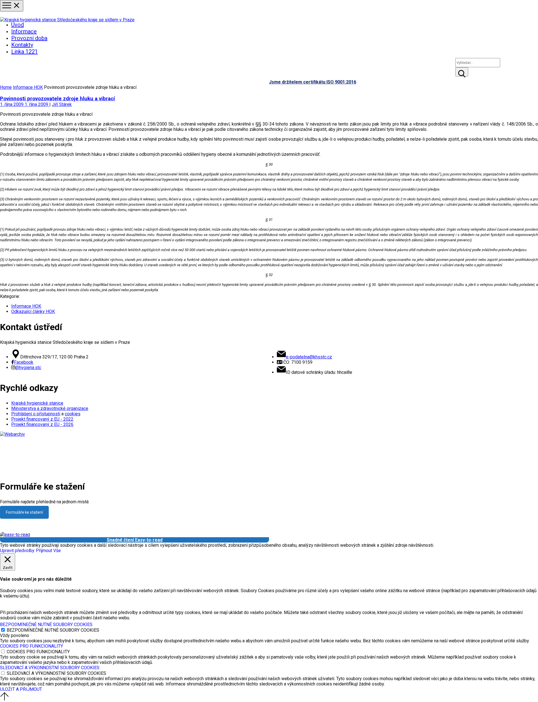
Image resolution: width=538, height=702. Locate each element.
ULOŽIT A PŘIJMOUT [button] (21, 689)
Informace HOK (28, 87)
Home (6, 87)
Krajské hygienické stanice (37, 403)
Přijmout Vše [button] (48, 550)
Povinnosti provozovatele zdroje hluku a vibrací (57, 99)
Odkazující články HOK (33, 311)
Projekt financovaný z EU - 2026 (42, 424)
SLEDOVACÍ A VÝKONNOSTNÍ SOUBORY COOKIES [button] (49, 667)
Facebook (23, 362)
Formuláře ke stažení (24, 512)
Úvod (17, 24)
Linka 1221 (24, 51)
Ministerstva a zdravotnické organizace (49, 408)
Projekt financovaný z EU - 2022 (42, 419)
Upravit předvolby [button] (17, 550)
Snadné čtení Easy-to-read (135, 540)
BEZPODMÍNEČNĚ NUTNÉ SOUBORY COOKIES (53, 630)
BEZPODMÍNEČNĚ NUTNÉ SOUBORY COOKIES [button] (46, 624)
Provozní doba (29, 38)
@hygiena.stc (28, 367)
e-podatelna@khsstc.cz (309, 357)
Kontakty (22, 44)
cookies (72, 413)
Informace (24, 31)
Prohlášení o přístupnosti (35, 413)
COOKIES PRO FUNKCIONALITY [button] (31, 646)
